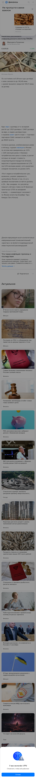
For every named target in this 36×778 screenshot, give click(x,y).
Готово (18, 774)
